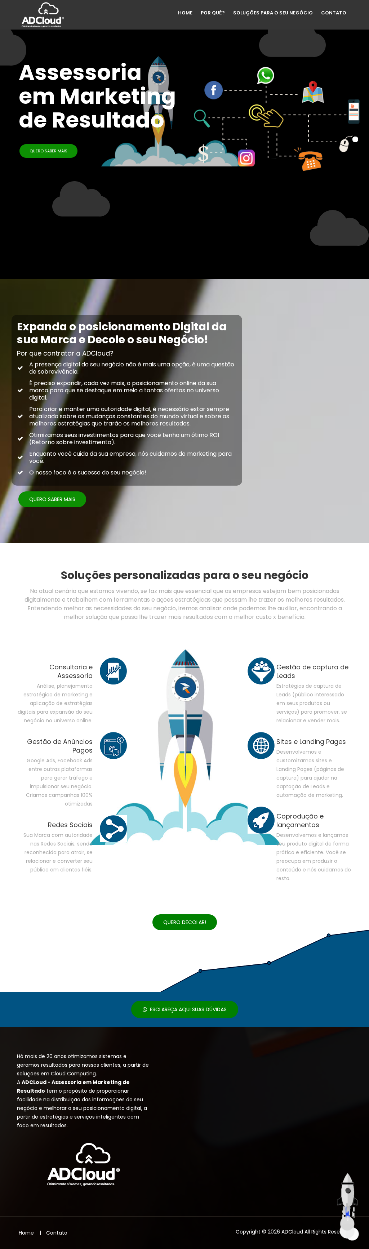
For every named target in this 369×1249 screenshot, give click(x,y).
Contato (334, 12)
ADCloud (292, 1231)
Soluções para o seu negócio (273, 12)
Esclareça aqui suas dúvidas (187, 1009)
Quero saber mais (48, 151)
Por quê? (213, 12)
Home (186, 12)
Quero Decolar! (184, 922)
